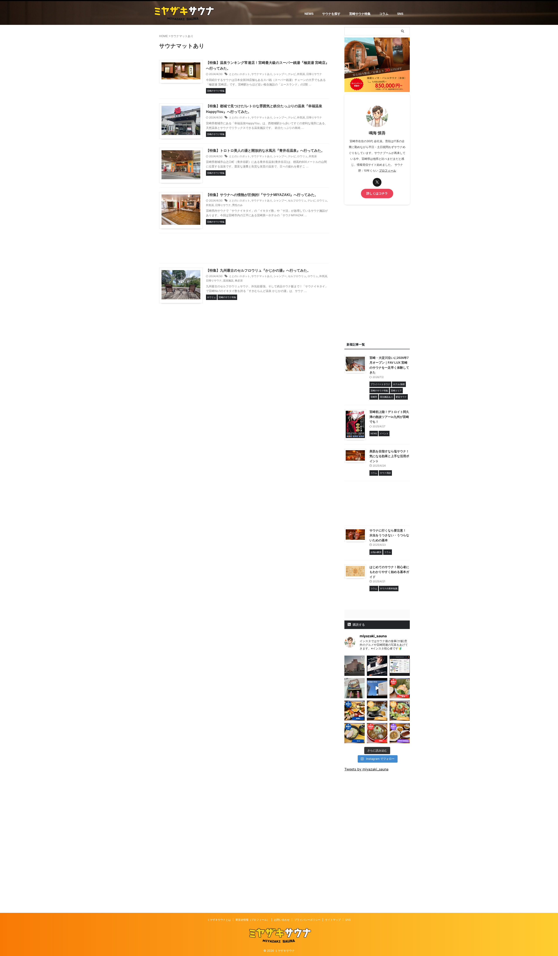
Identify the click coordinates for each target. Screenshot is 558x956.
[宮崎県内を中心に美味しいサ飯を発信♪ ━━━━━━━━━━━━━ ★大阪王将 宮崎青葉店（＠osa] (400, 733)
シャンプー (280, 74)
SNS (400, 13)
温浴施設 (228, 280)
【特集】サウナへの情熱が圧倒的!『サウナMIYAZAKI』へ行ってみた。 (262, 195)
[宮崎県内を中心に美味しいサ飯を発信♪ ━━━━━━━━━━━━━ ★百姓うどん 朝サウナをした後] (377, 710)
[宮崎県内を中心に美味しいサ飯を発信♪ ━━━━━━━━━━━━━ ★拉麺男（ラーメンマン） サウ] (377, 733)
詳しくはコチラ (377, 193)
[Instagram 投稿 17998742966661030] (354, 688)
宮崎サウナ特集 (360, 13)
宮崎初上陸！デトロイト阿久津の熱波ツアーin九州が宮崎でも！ (389, 416)
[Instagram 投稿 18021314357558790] (377, 666)
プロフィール (387, 170)
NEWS (309, 13)
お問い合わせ (282, 919)
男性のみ (237, 205)
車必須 (239, 280)
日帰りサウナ (314, 74)
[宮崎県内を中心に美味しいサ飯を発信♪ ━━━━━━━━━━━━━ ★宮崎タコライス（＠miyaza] (400, 710)
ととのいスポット (239, 74)
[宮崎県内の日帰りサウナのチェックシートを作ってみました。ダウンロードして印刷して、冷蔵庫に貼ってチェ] (400, 666)
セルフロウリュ (297, 200)
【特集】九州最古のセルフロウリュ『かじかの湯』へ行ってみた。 (258, 270)
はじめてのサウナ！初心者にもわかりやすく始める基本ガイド (389, 572)
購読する (358, 624)
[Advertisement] (244, 249)
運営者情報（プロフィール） (252, 919)
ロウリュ (302, 156)
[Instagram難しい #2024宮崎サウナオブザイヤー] (354, 666)
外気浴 (301, 74)
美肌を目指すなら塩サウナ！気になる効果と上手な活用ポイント (389, 456)
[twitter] (377, 182)
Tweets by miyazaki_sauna (366, 769)
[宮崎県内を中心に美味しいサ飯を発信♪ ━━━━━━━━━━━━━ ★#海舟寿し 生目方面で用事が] (354, 710)
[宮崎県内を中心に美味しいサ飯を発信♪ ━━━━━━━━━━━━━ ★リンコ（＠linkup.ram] (354, 733)
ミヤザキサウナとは (219, 919)
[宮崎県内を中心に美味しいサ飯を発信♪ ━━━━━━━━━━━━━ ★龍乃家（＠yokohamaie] (400, 688)
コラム (383, 13)
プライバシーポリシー (307, 919)
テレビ (292, 74)
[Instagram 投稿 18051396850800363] (377, 688)
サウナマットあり (261, 74)
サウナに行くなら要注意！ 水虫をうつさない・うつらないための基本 (389, 535)
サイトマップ (333, 919)
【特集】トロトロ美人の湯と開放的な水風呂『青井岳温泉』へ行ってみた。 (265, 150)
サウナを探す (331, 13)
